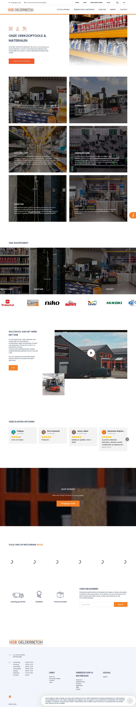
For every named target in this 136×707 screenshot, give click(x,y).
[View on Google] (13, 432)
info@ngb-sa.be (16, 2)
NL (124, 2)
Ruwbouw (79, 680)
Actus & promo (63, 9)
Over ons (102, 9)
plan (13, 368)
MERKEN (113, 9)
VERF (77, 687)
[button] (8, 439)
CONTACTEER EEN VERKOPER (21, 61)
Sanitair (78, 684)
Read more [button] (106, 447)
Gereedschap (80, 682)
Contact (123, 9)
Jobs (84, 2)
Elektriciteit (79, 685)
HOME (77, 2)
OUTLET (78, 689)
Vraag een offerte (97, 2)
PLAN (108, 2)
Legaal (105, 677)
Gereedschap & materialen (84, 9)
